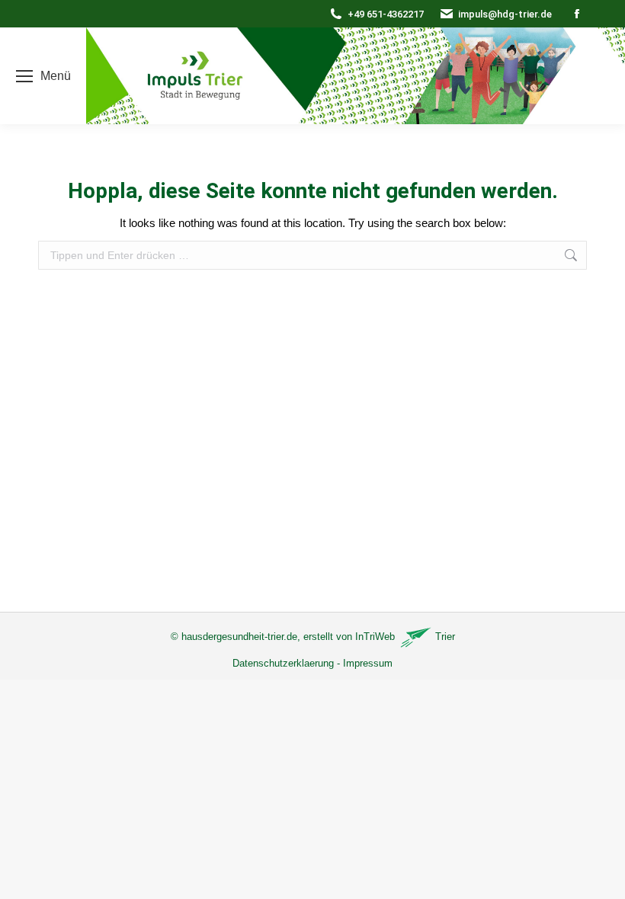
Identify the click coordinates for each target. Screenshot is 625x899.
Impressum (368, 663)
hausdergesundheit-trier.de (239, 636)
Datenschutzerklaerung (283, 663)
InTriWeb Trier (405, 636)
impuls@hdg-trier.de (505, 14)
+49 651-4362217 (386, 14)
